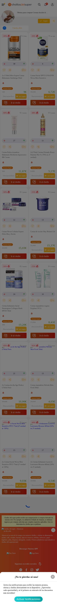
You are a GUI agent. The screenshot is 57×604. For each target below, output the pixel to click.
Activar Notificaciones (28, 599)
